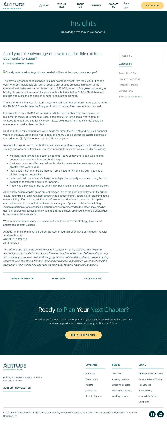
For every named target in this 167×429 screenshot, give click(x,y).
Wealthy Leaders (120, 396)
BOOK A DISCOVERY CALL (83, 335)
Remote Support (93, 396)
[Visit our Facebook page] (152, 414)
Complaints (144, 401)
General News (126, 91)
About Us (90, 373)
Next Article (92, 278)
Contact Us (91, 390)
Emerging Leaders (121, 384)
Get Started (152, 5)
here (32, 224)
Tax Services (144, 384)
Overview (116, 373)
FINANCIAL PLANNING (24, 63)
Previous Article (22, 278)
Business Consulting (129, 79)
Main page (58, 278)
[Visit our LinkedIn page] (160, 414)
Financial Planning (128, 85)
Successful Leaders (122, 390)
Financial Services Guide (150, 373)
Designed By (9, 416)
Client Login (126, 5)
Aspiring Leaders (120, 379)
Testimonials (91, 379)
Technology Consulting (130, 96)
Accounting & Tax (128, 73)
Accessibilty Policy (147, 396)
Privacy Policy (145, 390)
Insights (89, 384)
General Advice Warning (150, 379)
